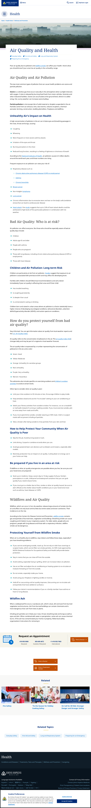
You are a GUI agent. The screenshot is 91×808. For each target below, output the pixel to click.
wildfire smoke (41, 66)
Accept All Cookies (67, 801)
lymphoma (26, 191)
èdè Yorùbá (29, 788)
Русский (4, 785)
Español (4, 782)
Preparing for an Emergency (20, 59)
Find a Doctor (42, 661)
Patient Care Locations (82, 785)
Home (3, 20)
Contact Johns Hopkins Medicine (79, 782)
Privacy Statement (83, 788)
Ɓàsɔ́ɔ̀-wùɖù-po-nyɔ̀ (7, 788)
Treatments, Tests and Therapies (31, 762)
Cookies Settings (67, 796)
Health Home (9, 20)
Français (25, 782)
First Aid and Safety (31, 56)
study (28, 207)
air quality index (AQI (63, 339)
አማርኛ (11, 782)
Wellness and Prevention (21, 20)
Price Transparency (66, 785)
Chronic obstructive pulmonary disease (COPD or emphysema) (38, 173)
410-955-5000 (24, 641)
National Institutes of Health (32, 156)
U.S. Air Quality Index (20, 334)
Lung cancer (17, 196)
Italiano (20, 785)
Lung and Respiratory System (49, 56)
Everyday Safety (16, 56)
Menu (23, 3)
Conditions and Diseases (9, 762)
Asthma (18, 178)
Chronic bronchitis (22, 182)
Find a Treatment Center (44, 668)
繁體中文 (18, 782)
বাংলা (37, 788)
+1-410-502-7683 (55, 641)
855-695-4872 (39, 641)
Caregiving (65, 762)
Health (15, 14)
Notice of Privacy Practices (67, 788)
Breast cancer (18, 187)
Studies (47, 273)
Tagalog (33, 782)
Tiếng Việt (28, 785)
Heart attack (17, 207)
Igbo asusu (20, 788)
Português (12, 785)
